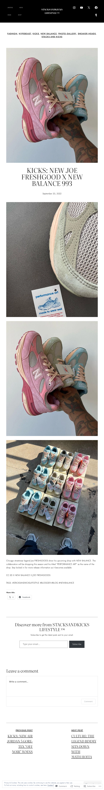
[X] (88, 7)
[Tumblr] (96, 15)
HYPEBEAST (25, 33)
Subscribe (76, 644)
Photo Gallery (67, 33)
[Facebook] (96, 7)
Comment (88, 701)
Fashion (12, 33)
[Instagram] (74, 7)
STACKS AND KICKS (52, 36)
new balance (49, 33)
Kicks (36, 33)
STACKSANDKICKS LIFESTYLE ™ (52, 11)
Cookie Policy (52, 785)
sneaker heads (87, 33)
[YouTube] (81, 7)
